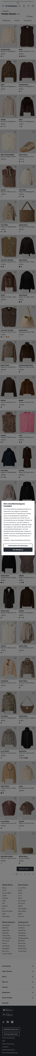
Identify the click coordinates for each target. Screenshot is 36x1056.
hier (18, 536)
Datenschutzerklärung (17, 540)
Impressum (27, 540)
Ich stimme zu (18, 549)
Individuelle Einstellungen (18, 545)
